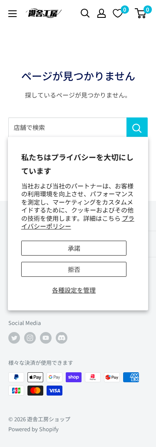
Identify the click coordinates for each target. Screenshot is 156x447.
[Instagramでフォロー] (30, 338)
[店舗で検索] (137, 127)
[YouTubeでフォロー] (46, 338)
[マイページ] (101, 13)
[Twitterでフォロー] (14, 338)
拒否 (74, 269)
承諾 (74, 248)
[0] (141, 13)
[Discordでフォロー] (61, 338)
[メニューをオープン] (12, 13)
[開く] (85, 13)
